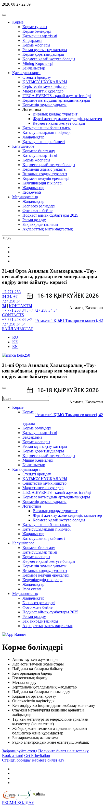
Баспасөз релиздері (38, 206)
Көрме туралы (34, 27)
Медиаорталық (25, 197)
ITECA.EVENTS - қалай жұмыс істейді (56, 95)
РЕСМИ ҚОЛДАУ (18, 802)
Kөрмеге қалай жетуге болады (48, 59)
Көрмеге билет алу (38, 151)
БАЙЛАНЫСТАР (17, 328)
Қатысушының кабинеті (43, 141)
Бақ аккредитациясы (40, 224)
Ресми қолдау (34, 220)
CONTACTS (13, 315)
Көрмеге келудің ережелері (45, 178)
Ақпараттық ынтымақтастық (47, 229)
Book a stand (12, 755)
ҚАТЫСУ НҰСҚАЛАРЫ (44, 82)
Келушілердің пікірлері (42, 183)
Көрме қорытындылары (43, 54)
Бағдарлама (32, 40)
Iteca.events (31, 192)
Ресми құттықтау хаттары (44, 50)
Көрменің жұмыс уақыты (44, 105)
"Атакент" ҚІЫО (50, 320)
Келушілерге (23, 146)
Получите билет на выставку (63, 751)
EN (15, 346)
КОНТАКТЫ (20, 305)
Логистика (31, 506)
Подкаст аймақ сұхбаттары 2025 (50, 215)
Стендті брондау (36, 77)
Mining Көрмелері (37, 63)
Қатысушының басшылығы (46, 128)
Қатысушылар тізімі (39, 36)
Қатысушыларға (26, 73)
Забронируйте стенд (19, 751)
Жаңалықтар (33, 137)
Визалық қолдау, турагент (55, 114)
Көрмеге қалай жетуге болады (59, 123)
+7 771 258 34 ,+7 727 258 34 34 (17, 321)
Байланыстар (33, 68)
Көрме (17, 22)
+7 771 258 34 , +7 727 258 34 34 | (30, 310)
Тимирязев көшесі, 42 (84, 320)
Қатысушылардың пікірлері (46, 132)
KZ (15, 342)
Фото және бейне (37, 210)
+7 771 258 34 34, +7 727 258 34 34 (11, 299)
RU (15, 337)
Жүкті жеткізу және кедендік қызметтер (67, 118)
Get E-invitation (37, 755)
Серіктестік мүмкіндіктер (44, 86)
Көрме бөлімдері (36, 31)
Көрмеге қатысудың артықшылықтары (56, 100)
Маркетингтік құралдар (42, 91)
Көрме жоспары (36, 45)
